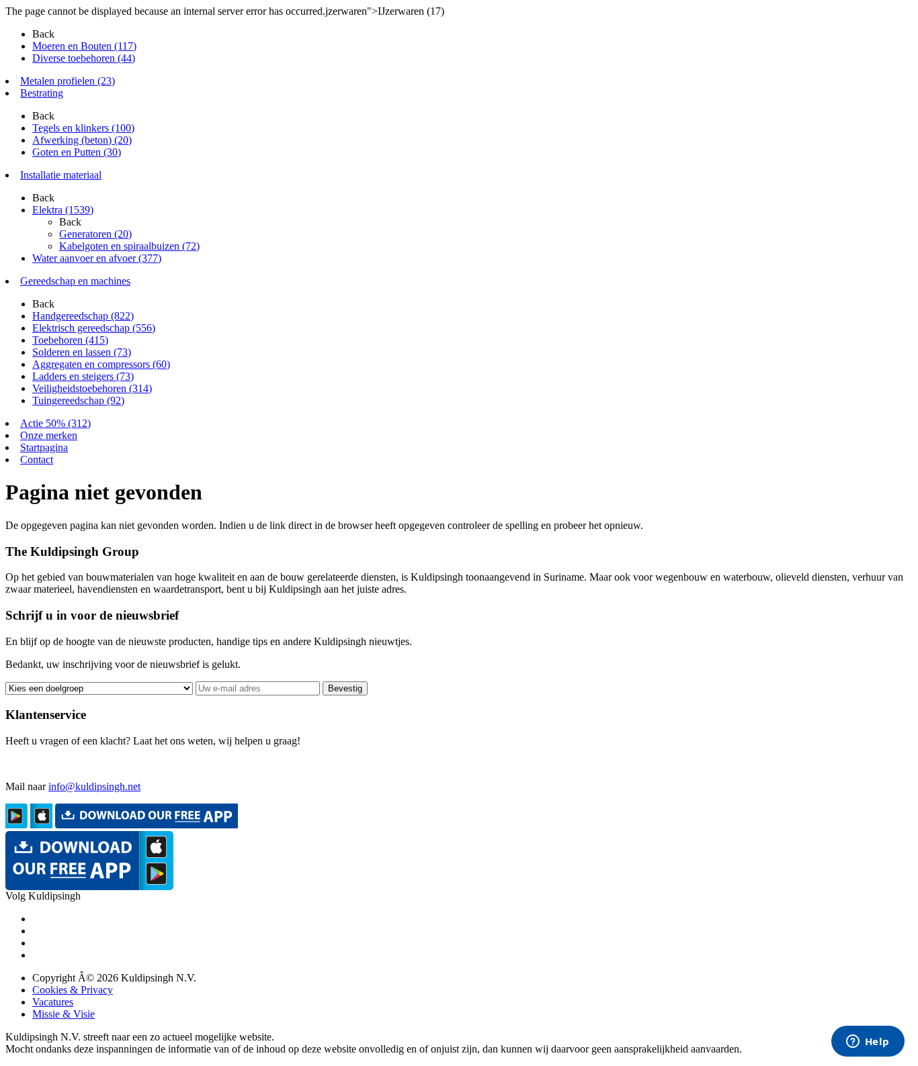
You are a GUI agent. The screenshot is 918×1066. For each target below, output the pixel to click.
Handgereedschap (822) (83, 316)
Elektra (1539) (62, 209)
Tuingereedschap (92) (78, 400)
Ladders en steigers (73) (83, 376)
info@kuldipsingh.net (94, 786)
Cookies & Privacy (72, 990)
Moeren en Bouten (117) (84, 46)
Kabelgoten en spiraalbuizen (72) (129, 246)
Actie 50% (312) (55, 423)
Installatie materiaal (60, 175)
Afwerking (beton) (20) (82, 140)
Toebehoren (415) (70, 340)
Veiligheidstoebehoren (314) (92, 388)
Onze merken (48, 435)
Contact (36, 459)
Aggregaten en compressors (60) (101, 364)
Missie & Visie (63, 1014)
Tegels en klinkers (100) (83, 128)
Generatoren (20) (95, 234)
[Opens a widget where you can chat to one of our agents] (868, 1042)
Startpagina (44, 447)
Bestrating (41, 93)
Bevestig (345, 688)
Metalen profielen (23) (67, 81)
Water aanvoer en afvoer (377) (96, 258)
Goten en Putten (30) (76, 152)
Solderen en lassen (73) (81, 352)
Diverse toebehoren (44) (83, 58)
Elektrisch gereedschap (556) (93, 328)
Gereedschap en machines (75, 281)
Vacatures (52, 1002)
